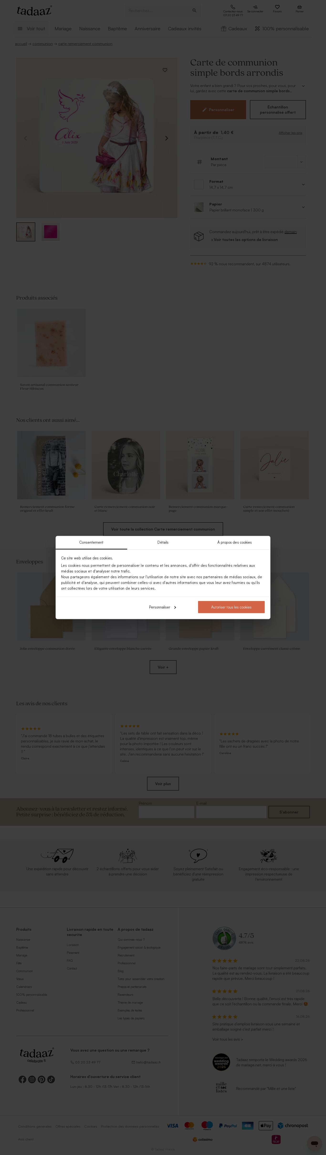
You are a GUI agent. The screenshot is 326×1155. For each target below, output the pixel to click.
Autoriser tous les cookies (231, 607)
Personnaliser (159, 607)
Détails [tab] (163, 542)
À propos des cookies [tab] (234, 542)
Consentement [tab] (91, 542)
